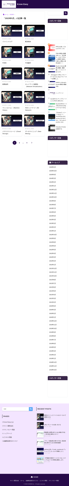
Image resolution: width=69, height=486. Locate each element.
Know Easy (22, 4)
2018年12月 (53, 362)
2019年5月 (52, 347)
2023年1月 (52, 231)
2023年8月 (52, 204)
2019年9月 (52, 332)
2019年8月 (52, 336)
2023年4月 (52, 219)
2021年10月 (53, 276)
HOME (35, 477)
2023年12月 (53, 189)
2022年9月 (52, 238)
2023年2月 (52, 227)
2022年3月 (52, 257)
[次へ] (32, 143)
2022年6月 (52, 246)
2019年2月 (52, 355)
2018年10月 (53, 370)
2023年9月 (52, 201)
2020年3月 (52, 310)
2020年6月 (52, 306)
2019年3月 (52, 351)
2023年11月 (53, 193)
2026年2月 (52, 167)
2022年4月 (52, 253)
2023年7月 (52, 208)
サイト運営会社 (8, 426)
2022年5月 (52, 249)
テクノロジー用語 (9, 429)
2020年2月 (52, 313)
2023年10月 (53, 197)
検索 (66, 13)
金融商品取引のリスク (10, 441)
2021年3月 (52, 298)
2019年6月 (52, 343)
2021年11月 (53, 272)
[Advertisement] (57, 31)
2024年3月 (52, 178)
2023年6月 (52, 212)
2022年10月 (53, 234)
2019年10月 (53, 328)
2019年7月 (52, 340)
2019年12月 (53, 321)
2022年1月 (52, 265)
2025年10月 (53, 171)
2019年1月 (52, 358)
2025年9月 (52, 174)
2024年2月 (52, 182)
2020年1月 (52, 317)
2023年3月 (52, 223)
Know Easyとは (8, 422)
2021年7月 (52, 283)
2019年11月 (53, 325)
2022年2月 (52, 261)
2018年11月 (53, 366)
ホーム (22, 480)
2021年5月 (52, 291)
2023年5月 (52, 216)
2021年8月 (52, 280)
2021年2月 (52, 302)
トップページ (7, 433)
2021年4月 (52, 294)
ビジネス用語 (7, 437)
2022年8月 (52, 242)
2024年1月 (52, 186)
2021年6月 (52, 287)
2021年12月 (53, 268)
